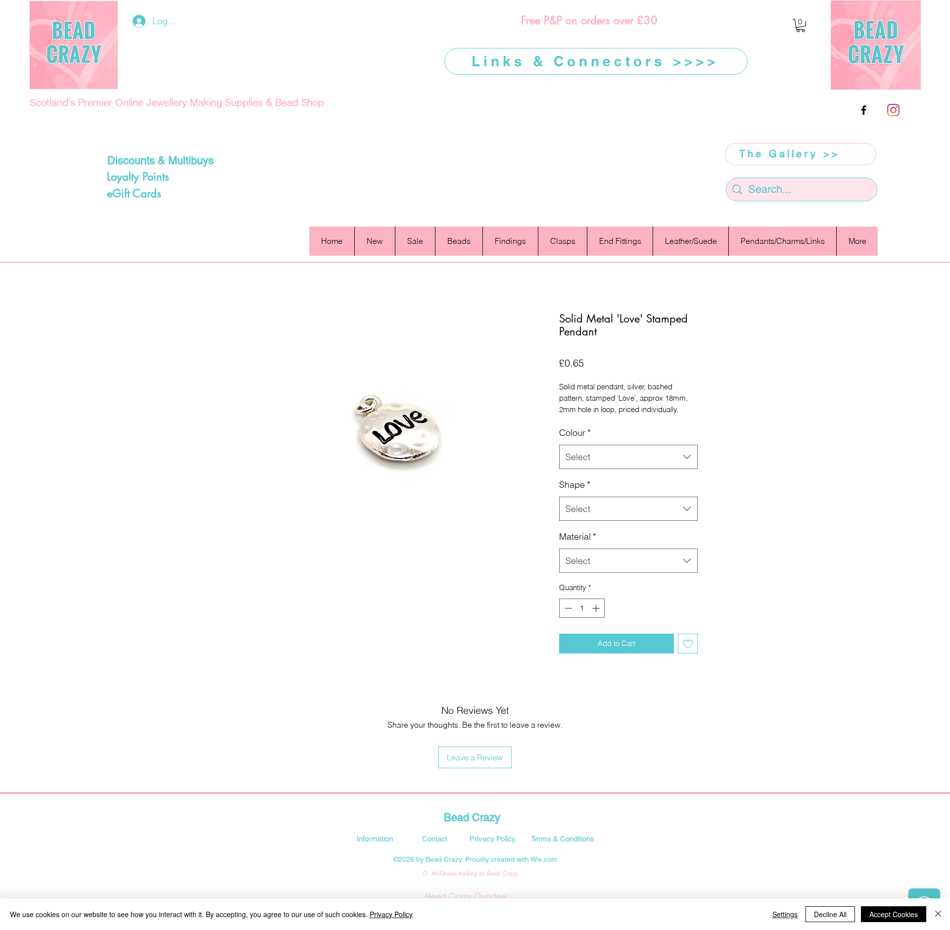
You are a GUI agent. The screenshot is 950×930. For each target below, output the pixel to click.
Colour (575, 432)
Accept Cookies (893, 914)
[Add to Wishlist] (688, 644)
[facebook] (863, 110)
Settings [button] (785, 914)
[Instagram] (893, 110)
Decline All (830, 914)
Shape (574, 484)
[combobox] (628, 457)
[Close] (938, 914)
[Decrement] (567, 608)
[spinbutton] (582, 608)
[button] (800, 25)
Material (577, 536)
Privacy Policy (391, 914)
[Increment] (597, 608)
